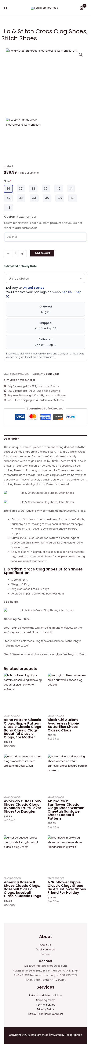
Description (11, 438)
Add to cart (42, 253)
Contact (45, 954)
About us (45, 945)
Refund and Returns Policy (45, 995)
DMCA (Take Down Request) (45, 1014)
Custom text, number (20, 217)
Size (7, 181)
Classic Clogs (51, 374)
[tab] (45, 438)
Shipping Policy (45, 1000)
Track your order (46, 949)
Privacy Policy (45, 1009)
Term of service (45, 1004)
